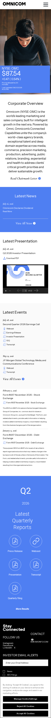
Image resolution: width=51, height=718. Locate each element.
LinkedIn (7, 647)
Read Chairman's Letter (23, 178)
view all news (24, 223)
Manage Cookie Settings (25, 699)
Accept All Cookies (25, 713)
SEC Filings (12, 675)
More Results (22, 609)
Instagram (8, 643)
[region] (25, 697)
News (9, 671)
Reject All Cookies (25, 706)
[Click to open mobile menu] (45, 5)
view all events (12, 379)
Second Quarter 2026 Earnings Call (21, 324)
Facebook (8, 645)
